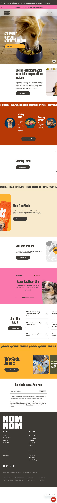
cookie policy (16, 3)
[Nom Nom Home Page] (12, 422)
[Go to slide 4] (31, 297)
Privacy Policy (30, 405)
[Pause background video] (54, 61)
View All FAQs (15, 328)
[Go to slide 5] (33, 297)
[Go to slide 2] (26, 297)
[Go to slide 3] (28, 297)
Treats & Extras (20, 218)
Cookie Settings (31, 480)
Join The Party (11, 369)
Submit (42, 391)
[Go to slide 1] (23, 297)
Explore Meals (28, 139)
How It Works (22, 167)
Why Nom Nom (23, 93)
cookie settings (31, 3)
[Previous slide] (55, 174)
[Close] (2, 2)
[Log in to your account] (47, 12)
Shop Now (9, 46)
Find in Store (23, 257)
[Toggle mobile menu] (52, 13)
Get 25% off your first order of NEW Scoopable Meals (29, 7)
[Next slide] (39, 297)
